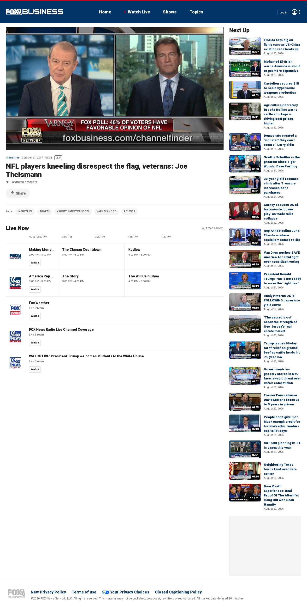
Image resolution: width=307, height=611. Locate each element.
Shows (170, 11)
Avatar (294, 12)
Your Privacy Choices (129, 592)
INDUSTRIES (25, 211)
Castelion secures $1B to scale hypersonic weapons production (281, 88)
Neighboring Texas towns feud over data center (280, 469)
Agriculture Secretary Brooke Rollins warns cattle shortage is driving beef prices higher (281, 114)
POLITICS (129, 211)
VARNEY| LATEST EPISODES (73, 211)
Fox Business (34, 12)
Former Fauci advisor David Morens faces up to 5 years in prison (282, 399)
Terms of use (84, 592)
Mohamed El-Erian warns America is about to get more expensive (282, 66)
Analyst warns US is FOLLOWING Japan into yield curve (282, 300)
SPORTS (45, 211)
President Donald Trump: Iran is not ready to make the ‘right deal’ (282, 278)
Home (105, 11)
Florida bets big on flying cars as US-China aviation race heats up (282, 44)
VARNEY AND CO (107, 211)
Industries (13, 157)
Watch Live (139, 11)
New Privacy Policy (48, 592)
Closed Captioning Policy (178, 592)
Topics (196, 11)
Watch (35, 262)
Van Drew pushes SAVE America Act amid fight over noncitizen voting (282, 257)
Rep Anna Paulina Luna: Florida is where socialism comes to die (282, 235)
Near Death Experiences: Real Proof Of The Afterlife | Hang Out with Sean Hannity (281, 495)
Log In (284, 12)
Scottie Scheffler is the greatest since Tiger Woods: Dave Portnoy (282, 161)
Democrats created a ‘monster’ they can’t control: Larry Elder (280, 140)
